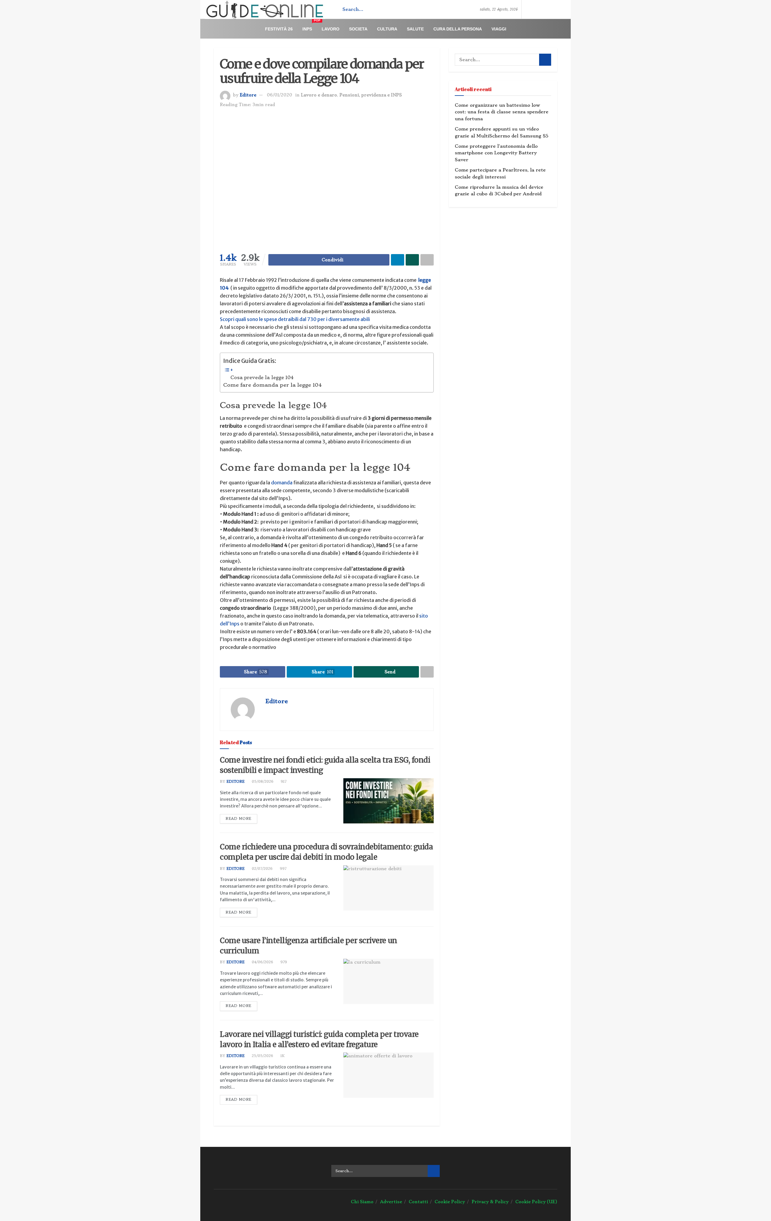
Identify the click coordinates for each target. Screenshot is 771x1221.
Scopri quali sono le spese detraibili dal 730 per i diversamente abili (295, 319)
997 (282, 869)
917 (282, 781)
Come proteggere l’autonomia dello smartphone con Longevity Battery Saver (496, 152)
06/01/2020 (279, 95)
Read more (238, 819)
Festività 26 (279, 29)
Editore (248, 95)
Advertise (391, 1201)
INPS (309, 26)
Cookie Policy (450, 1201)
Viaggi (499, 29)
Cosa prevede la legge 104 (262, 377)
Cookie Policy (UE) (536, 1201)
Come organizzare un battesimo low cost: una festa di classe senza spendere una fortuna (501, 111)
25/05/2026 (262, 1056)
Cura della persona (457, 29)
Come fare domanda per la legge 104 (272, 385)
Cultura (387, 29)
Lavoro (330, 29)
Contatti (418, 1201)
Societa (358, 29)
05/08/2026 (262, 781)
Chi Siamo (362, 1201)
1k (282, 1056)
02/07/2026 (262, 869)
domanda (281, 483)
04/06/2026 (262, 962)
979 (283, 962)
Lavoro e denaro (319, 95)
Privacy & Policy (490, 1201)
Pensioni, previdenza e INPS (370, 95)
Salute (415, 29)
